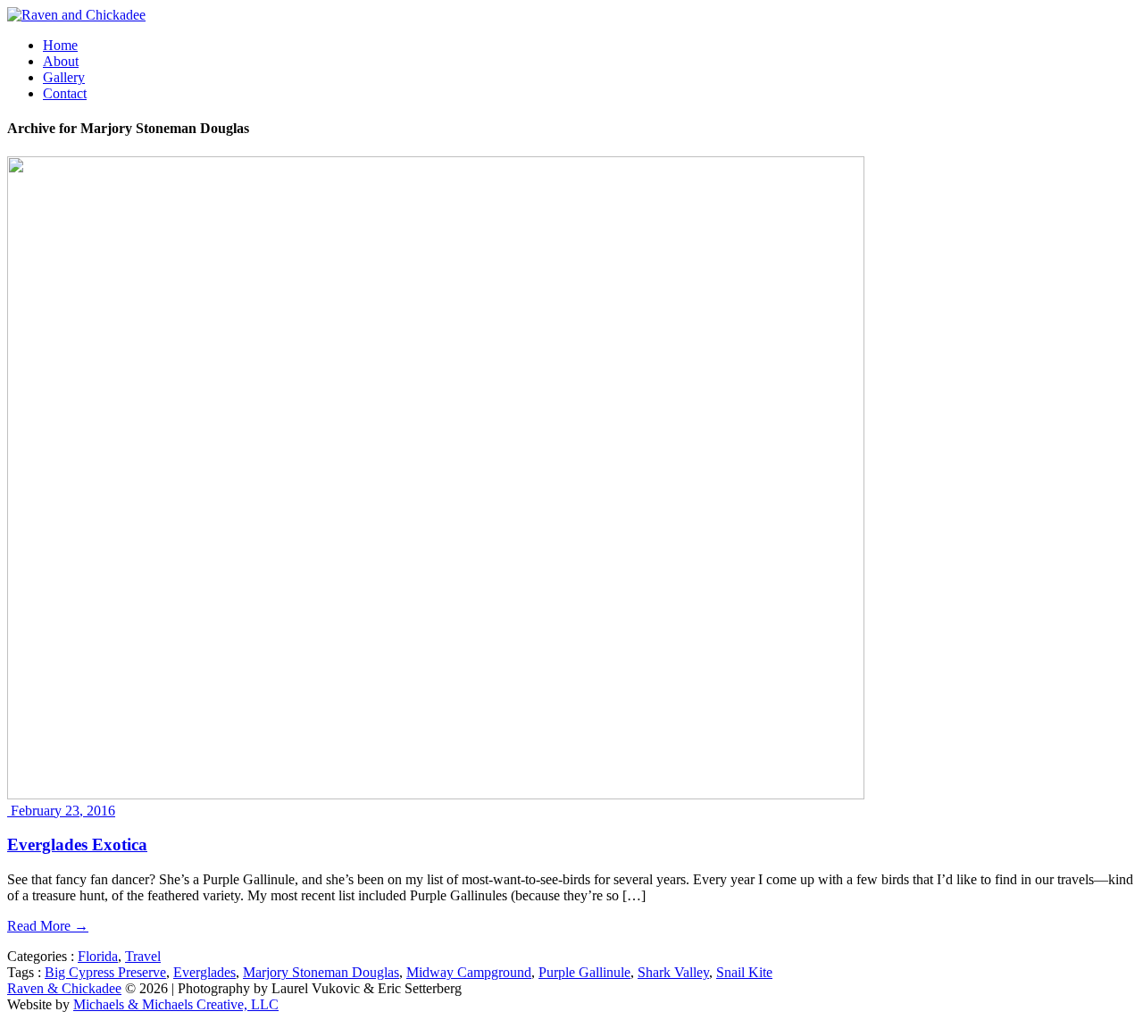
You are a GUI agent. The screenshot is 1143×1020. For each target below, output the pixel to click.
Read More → (47, 925)
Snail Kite (744, 972)
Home (60, 45)
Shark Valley (673, 972)
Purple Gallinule (584, 972)
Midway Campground (468, 972)
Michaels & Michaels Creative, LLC (176, 1004)
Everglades (204, 972)
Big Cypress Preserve (105, 972)
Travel (143, 956)
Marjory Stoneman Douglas (321, 972)
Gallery (64, 77)
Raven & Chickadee (64, 988)
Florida (98, 956)
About (61, 61)
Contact (65, 93)
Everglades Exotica (77, 844)
